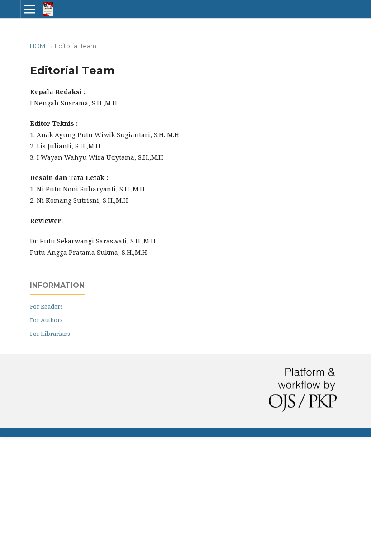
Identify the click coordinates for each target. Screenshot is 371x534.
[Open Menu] (30, 9)
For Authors (46, 320)
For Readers (46, 306)
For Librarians (50, 333)
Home (39, 45)
